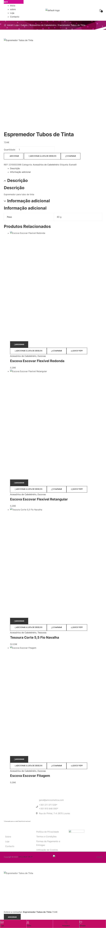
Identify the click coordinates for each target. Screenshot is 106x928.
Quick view (78, 351)
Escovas (42, 356)
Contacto (14, 16)
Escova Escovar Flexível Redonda (37, 361)
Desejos (83, 926)
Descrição (15, 168)
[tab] (56, 168)
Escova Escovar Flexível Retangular (39, 499)
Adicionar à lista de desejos (43, 156)
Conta (29, 926)
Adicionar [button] (19, 344)
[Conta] (28, 922)
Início (12, 5)
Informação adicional (20, 172)
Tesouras (42, 632)
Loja (12, 13)
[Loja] (2, 922)
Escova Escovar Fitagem (30, 776)
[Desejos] (81, 922)
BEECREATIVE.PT (25, 857)
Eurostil (73, 164)
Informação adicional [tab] (28, 200)
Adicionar (14, 156)
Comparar (71, 156)
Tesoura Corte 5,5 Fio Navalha (34, 637)
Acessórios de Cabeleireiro (43, 25)
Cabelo (24, 25)
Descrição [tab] (17, 180)
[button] (14, 2)
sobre (13, 9)
